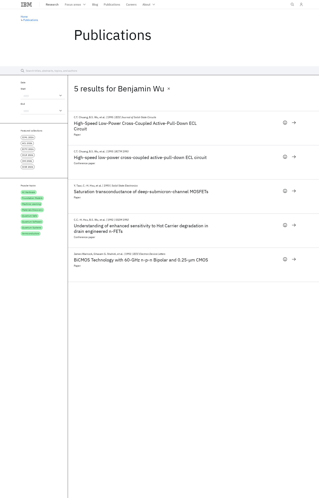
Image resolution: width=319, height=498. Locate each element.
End (23, 103)
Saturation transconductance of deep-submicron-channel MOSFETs (141, 191)
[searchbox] (159, 70)
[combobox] (43, 95)
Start (23, 88)
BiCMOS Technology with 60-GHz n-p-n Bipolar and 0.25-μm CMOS (141, 260)
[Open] (60, 95)
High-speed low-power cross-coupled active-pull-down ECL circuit (140, 157)
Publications (30, 20)
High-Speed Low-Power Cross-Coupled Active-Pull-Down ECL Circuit (135, 125)
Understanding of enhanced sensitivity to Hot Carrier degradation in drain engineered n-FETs (141, 228)
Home (24, 16)
